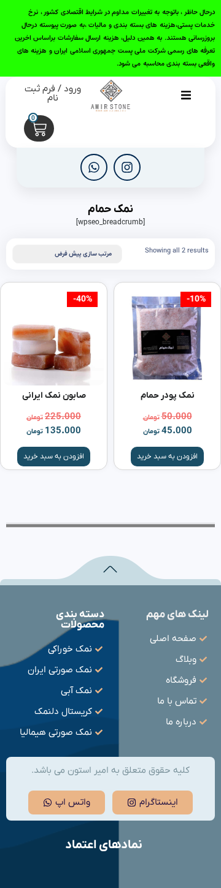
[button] (186, 95)
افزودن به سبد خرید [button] (167, 456)
